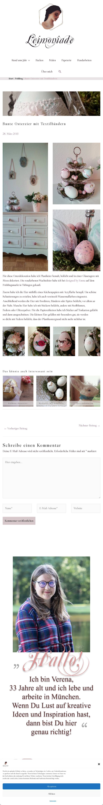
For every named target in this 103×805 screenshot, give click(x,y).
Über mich (46, 71)
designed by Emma (75, 280)
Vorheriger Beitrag (15, 428)
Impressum (53, 801)
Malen (52, 60)
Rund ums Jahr (19, 60)
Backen (39, 60)
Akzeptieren (51, 786)
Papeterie (66, 60)
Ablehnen (51, 793)
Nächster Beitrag (89, 425)
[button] (99, 764)
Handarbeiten (84, 60)
